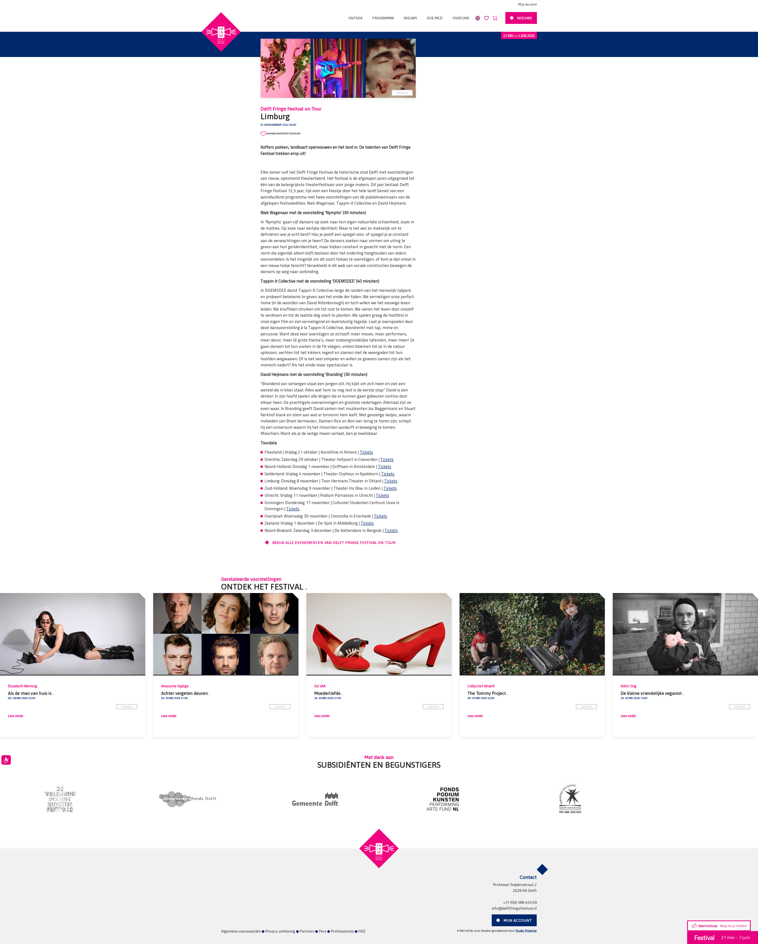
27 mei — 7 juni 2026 (519, 35)
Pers (322, 931)
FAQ (361, 931)
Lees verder (15, 716)
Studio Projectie (526, 931)
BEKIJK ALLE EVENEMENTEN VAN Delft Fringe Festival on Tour (334, 542)
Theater (402, 93)
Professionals (342, 931)
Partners (307, 931)
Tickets (366, 452)
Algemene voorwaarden (241, 931)
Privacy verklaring (280, 931)
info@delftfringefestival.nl (514, 908)
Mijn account (527, 4)
